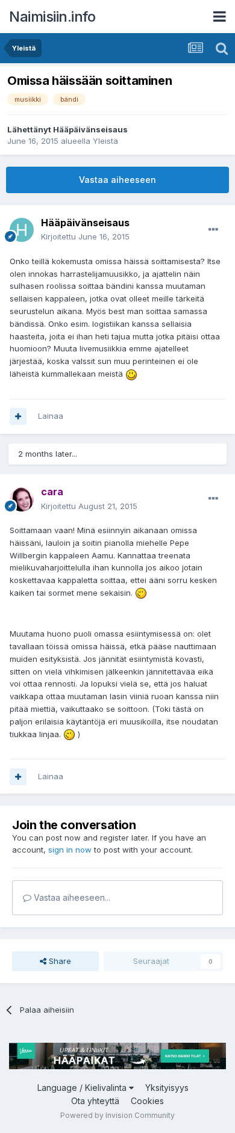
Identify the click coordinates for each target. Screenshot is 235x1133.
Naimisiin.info (52, 16)
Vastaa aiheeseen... (70, 897)
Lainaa (50, 416)
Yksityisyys (167, 1087)
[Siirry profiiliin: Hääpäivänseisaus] (22, 230)
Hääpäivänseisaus (90, 129)
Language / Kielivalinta (83, 1087)
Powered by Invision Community (117, 1115)
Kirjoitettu (85, 236)
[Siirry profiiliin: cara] (22, 499)
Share (58, 961)
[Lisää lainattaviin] (18, 416)
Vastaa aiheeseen (117, 179)
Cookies (147, 1101)
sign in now (70, 849)
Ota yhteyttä (95, 1101)
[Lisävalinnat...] (213, 230)
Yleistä (105, 141)
